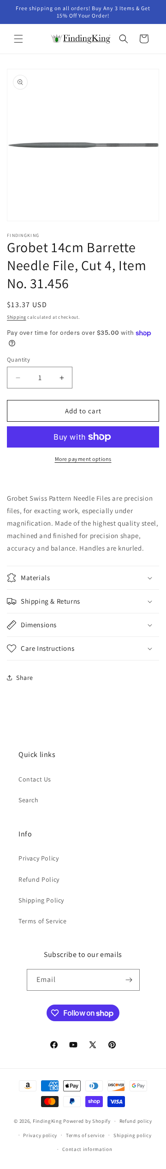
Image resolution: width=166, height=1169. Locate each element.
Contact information (87, 1149)
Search (28, 800)
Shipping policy (132, 1135)
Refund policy (135, 1121)
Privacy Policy (38, 858)
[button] (18, 39)
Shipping (16, 317)
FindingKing (47, 1121)
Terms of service (85, 1135)
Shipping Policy (41, 900)
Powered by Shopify (87, 1121)
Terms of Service (42, 921)
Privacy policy (40, 1135)
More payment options (83, 458)
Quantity (18, 359)
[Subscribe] (129, 980)
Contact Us (34, 779)
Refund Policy (38, 879)
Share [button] (24, 677)
